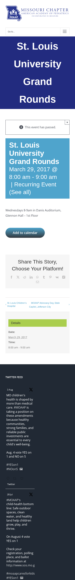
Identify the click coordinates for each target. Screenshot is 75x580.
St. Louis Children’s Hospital (17, 304)
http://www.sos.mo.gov (22, 565)
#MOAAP (20, 407)
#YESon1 (12, 465)
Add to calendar (25, 233)
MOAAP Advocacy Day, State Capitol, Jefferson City (44, 304)
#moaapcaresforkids (20, 573)
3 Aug (10, 389)
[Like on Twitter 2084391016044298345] (23, 479)
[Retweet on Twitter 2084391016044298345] (15, 479)
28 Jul (10, 494)
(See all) (20, 192)
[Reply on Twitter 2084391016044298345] (8, 479)
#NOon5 (12, 469)
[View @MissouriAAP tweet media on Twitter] (21, 469)
